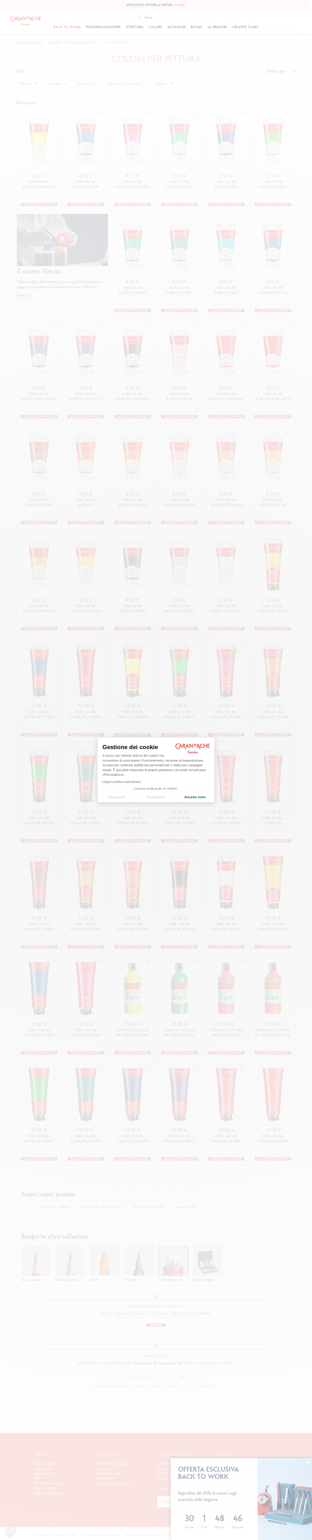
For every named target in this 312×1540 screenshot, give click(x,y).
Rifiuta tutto (117, 797)
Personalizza (156, 797)
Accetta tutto (195, 797)
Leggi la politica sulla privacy (121, 782)
